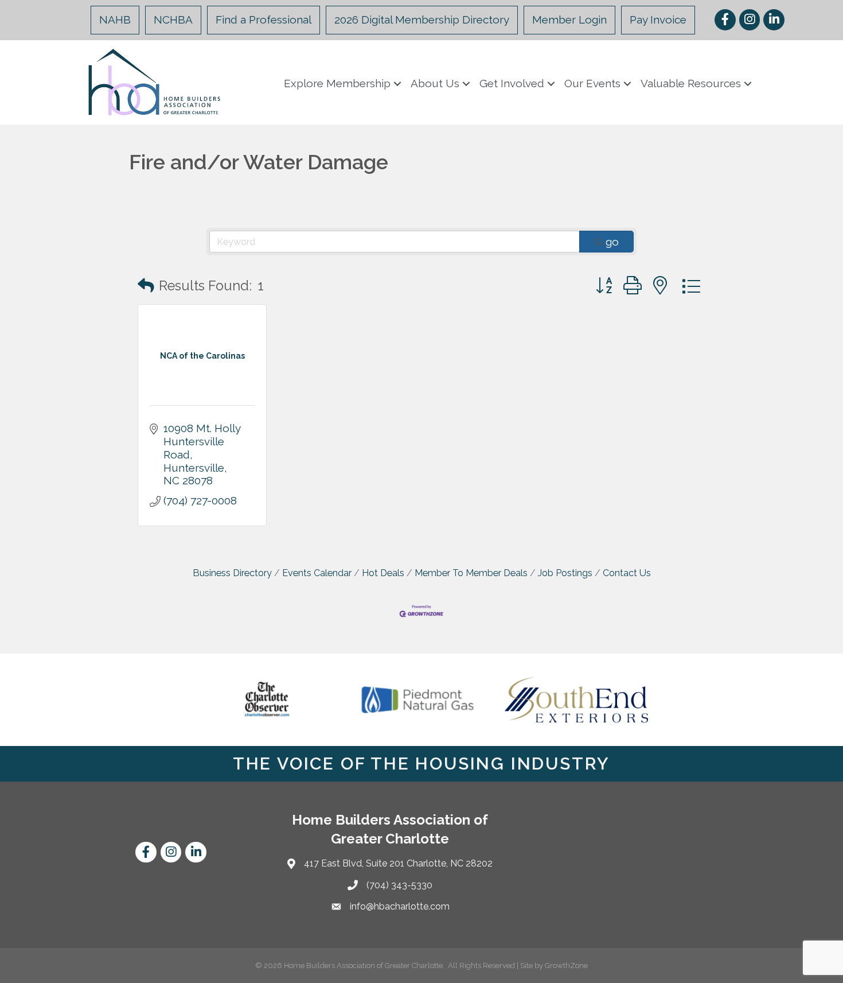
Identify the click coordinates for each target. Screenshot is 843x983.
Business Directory (232, 573)
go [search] (612, 241)
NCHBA (173, 19)
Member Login (569, 19)
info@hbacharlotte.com (400, 906)
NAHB (115, 19)
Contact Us (627, 573)
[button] (146, 286)
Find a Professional (263, 19)
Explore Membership (337, 83)
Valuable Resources (691, 83)
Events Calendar (317, 573)
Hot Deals (383, 573)
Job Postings (565, 573)
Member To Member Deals (471, 573)
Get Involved (511, 83)
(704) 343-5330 (399, 885)
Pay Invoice (658, 19)
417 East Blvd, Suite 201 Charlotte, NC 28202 (398, 863)
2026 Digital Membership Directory (421, 19)
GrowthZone (566, 965)
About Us (435, 83)
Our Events (592, 83)
